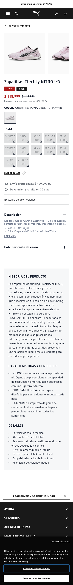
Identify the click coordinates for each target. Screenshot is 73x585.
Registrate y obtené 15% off (34, 496)
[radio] (10, 118)
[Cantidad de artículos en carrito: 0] (65, 13)
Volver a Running (19, 25)
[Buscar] (16, 13)
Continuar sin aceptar (60, 541)
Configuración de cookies (36, 568)
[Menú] (7, 13)
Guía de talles (12, 173)
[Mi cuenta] (56, 13)
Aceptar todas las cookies (36, 578)
